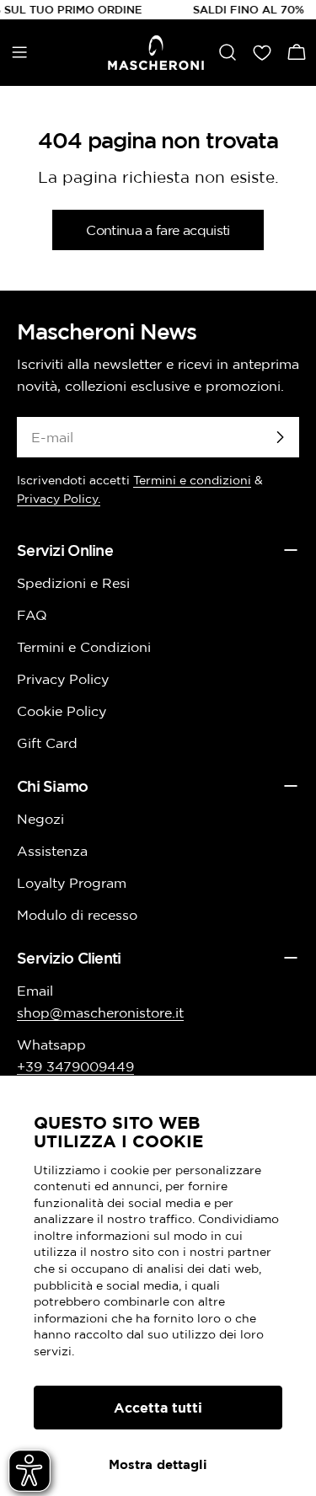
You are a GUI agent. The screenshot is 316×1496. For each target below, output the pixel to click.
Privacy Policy (63, 679)
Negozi (40, 818)
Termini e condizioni (192, 480)
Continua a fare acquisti (158, 230)
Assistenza (52, 850)
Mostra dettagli (158, 1464)
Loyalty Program (71, 882)
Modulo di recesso (77, 914)
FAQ (32, 614)
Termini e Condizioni (84, 646)
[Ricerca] (227, 52)
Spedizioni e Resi (73, 582)
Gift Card (47, 743)
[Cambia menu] (19, 52)
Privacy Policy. (58, 498)
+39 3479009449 (75, 1066)
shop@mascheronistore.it (100, 1012)
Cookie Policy (61, 711)
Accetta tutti (158, 1407)
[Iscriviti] (279, 437)
